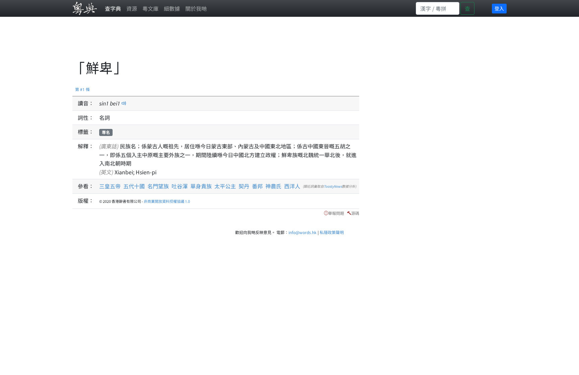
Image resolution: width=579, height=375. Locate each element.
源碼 (355, 213)
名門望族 (158, 186)
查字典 (113, 8)
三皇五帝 (110, 186)
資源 (131, 8)
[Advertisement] (194, 42)
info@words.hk (302, 232)
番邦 (257, 186)
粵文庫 (150, 8)
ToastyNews (333, 186)
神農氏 (273, 186)
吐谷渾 (180, 186)
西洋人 (292, 186)
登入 (499, 8)
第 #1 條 (82, 89)
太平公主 (225, 186)
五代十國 (134, 186)
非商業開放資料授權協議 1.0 (167, 201)
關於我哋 (196, 8)
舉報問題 (336, 213)
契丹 (244, 186)
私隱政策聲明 (332, 232)
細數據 (172, 8)
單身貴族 (201, 186)
